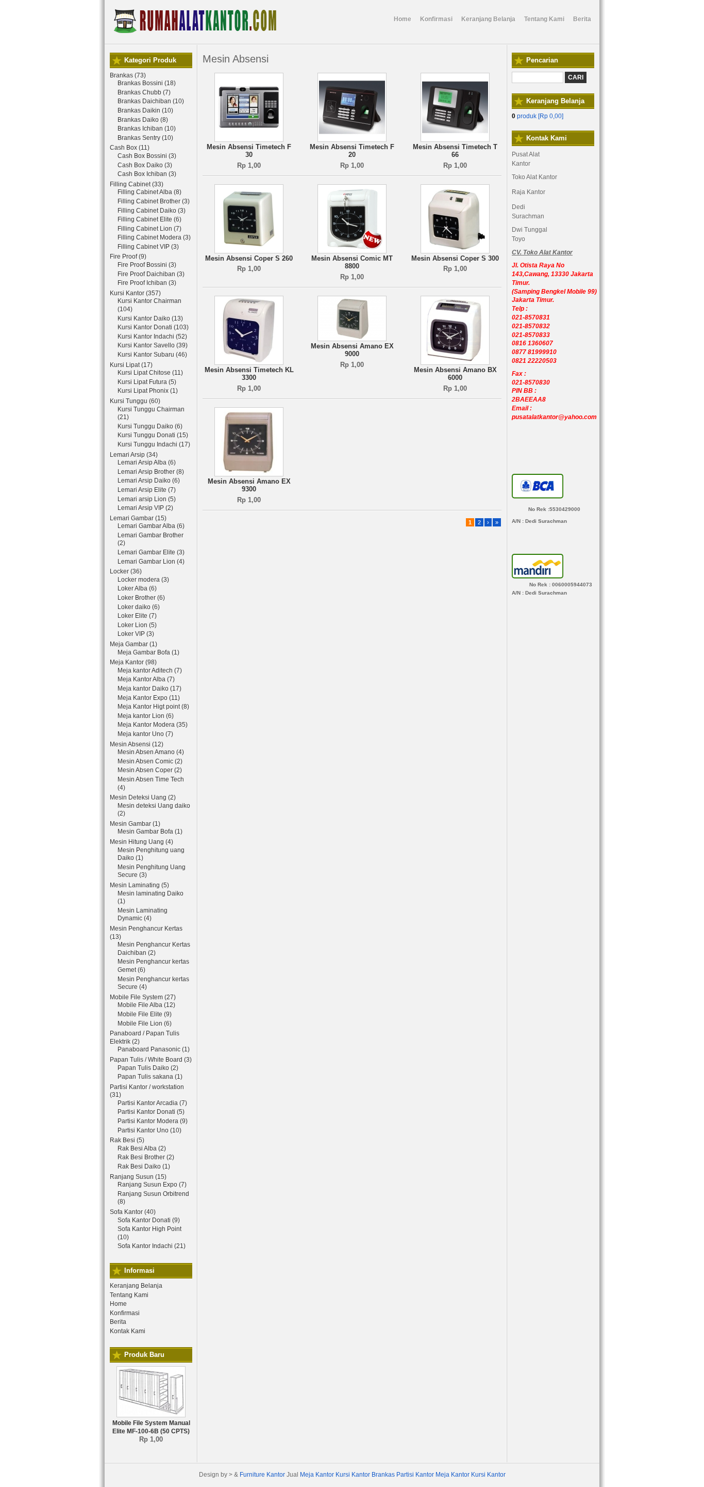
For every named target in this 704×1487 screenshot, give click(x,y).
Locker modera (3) (143, 579)
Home (118, 1303)
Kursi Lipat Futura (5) (147, 382)
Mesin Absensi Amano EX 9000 (352, 350)
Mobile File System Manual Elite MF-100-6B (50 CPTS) (151, 1427)
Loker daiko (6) (139, 607)
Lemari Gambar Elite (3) (151, 552)
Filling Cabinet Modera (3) (154, 237)
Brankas (383, 1474)
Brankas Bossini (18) (147, 83)
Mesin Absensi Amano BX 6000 (455, 374)
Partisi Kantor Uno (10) (149, 1130)
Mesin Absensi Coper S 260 (249, 258)
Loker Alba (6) (137, 588)
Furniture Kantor (262, 1474)
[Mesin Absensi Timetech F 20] (352, 139)
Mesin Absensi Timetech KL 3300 (249, 374)
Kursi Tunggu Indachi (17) (154, 444)
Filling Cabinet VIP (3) (148, 246)
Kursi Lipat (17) (131, 365)
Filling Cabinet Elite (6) (149, 219)
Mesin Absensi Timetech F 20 (352, 151)
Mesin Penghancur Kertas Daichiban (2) (154, 948)
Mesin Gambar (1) (135, 823)
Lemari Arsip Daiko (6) (149, 480)
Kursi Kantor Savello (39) (153, 345)
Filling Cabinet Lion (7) (149, 228)
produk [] (537, 116)
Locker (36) (126, 571)
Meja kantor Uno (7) (145, 734)
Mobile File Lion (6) (145, 1023)
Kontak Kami (127, 1331)
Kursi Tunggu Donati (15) (153, 435)
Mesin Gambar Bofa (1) (150, 831)
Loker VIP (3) (136, 633)
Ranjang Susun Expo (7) (152, 1184)
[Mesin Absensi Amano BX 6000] (455, 362)
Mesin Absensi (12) (136, 744)
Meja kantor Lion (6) (146, 715)
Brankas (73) (128, 75)
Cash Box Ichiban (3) (147, 174)
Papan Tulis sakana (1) (150, 1076)
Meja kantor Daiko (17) (149, 688)
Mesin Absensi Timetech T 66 (455, 151)
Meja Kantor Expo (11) (149, 697)
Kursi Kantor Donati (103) (153, 327)
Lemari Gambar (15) (138, 518)
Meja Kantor (317, 1474)
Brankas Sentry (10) (145, 137)
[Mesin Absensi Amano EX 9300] (248, 474)
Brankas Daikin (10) (145, 110)
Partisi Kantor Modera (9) (153, 1121)
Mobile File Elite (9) (145, 1014)
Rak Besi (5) (127, 1140)
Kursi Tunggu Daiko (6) (150, 426)
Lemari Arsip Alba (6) (147, 462)
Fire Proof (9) (128, 256)
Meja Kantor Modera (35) (153, 724)
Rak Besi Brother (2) (146, 1157)
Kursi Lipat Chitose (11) (150, 372)
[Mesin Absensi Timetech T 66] (455, 139)
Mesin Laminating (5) (139, 885)
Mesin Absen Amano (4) (151, 752)
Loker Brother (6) (141, 597)
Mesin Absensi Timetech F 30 (249, 151)
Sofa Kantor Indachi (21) (152, 1246)
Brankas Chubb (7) (144, 92)
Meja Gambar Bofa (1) (148, 652)
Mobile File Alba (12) (146, 1005)
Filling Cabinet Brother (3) (154, 201)
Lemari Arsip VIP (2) (145, 507)
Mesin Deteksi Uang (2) (143, 797)
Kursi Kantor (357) (135, 293)
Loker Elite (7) (137, 615)
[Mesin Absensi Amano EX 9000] (352, 339)
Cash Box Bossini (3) (147, 155)
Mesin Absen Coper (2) (150, 770)
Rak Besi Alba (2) (142, 1148)
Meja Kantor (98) (133, 662)
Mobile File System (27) (143, 997)
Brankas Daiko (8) (143, 119)
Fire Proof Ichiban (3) (147, 282)
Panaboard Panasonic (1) (154, 1049)
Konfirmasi (125, 1313)
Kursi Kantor (353, 1474)
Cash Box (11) (129, 147)
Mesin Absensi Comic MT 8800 (352, 262)
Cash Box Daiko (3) (145, 165)
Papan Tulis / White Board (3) (151, 1059)
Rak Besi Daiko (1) (144, 1166)
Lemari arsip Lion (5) (147, 499)
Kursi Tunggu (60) (135, 401)
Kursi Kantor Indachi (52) (152, 336)
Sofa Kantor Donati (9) (149, 1220)
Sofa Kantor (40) (133, 1212)
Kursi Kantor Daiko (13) (150, 318)
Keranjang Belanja (136, 1285)
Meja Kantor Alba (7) (146, 679)
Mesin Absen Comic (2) (150, 761)
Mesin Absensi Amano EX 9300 (249, 485)
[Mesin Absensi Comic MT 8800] (352, 251)
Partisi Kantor (415, 1474)
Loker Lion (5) (137, 625)
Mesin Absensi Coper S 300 (455, 258)
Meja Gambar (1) (133, 644)
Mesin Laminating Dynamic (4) (142, 914)
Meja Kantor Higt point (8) (153, 706)
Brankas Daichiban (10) (151, 101)
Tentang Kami (129, 1295)
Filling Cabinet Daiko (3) (152, 210)
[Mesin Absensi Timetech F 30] (248, 139)
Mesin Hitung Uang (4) (141, 841)
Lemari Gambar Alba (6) (151, 526)
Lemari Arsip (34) (134, 454)
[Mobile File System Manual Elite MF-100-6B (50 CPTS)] (151, 1415)
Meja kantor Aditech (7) (150, 670)
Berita (118, 1321)
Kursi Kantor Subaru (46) (152, 354)
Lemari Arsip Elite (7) (147, 489)
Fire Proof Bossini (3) (147, 264)
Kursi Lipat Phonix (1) (148, 390)
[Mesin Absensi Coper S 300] (455, 251)
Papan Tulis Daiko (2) (148, 1068)
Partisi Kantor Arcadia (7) (152, 1103)
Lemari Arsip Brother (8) (151, 471)
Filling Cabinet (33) (136, 184)
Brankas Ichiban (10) (147, 128)
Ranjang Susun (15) (138, 1176)
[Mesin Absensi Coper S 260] (248, 251)
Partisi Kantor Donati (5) (151, 1111)
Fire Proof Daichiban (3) (151, 274)
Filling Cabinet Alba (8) (149, 192)
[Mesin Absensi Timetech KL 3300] (248, 362)
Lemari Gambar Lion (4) (151, 561)
